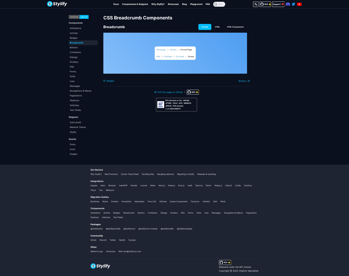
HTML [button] (217, 27)
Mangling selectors (165, 174)
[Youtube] (299, 4)
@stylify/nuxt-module (148, 228)
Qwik (190, 185)
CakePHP (123, 185)
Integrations (97, 181)
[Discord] (288, 4)
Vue (101, 190)
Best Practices (111, 174)
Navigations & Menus (233, 213)
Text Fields (118, 217)
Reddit (122, 240)
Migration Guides (100, 197)
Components (97, 208)
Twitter (113, 240)
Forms (190, 213)
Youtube (132, 240)
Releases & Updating (206, 174)
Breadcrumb (128, 213)
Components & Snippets (135, 4)
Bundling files (148, 174)
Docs (116, 4)
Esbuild (134, 185)
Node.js (171, 185)
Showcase (173, 4)
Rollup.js (218, 185)
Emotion (114, 201)
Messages (216, 213)
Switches (106, 217)
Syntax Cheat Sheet (130, 174)
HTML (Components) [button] (235, 27)
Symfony (248, 185)
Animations (95, 213)
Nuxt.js (181, 185)
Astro (103, 185)
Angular (94, 185)
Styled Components (178, 201)
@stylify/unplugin (184, 228)
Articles (106, 213)
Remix (208, 185)
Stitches (163, 201)
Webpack (110, 190)
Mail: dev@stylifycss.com (129, 251)
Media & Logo (97, 251)
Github (93, 240)
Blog (184, 4)
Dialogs (164, 213)
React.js (199, 185)
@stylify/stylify (167, 228)
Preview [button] (205, 27)
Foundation (126, 201)
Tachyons (195, 201)
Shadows (95, 217)
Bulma (105, 201)
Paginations (251, 213)
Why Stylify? (158, 4)
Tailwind (206, 201)
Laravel (143, 185)
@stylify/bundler (113, 228)
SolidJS (228, 185)
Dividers (174, 213)
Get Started (97, 169)
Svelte (238, 185)
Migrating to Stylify (185, 174)
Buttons (141, 213)
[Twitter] (293, 4)
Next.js (162, 185)
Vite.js (93, 190)
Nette (152, 185)
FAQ (208, 4)
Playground (196, 4)
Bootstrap (95, 201)
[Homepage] (57, 4)
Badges (116, 213)
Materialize (139, 201)
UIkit (215, 201)
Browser (112, 185)
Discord (103, 240)
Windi (222, 201)
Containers (152, 213)
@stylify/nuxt (129, 228)
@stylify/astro (97, 228)
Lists (206, 213)
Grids (198, 213)
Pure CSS (152, 201)
